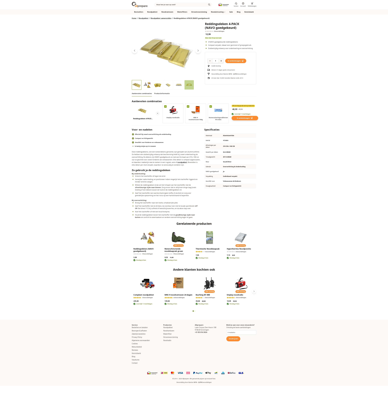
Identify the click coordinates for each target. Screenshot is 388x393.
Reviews (135, 350)
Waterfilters (182, 12)
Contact (135, 363)
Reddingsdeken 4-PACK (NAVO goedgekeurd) (192, 18)
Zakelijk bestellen (139, 334)
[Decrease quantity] (209, 61)
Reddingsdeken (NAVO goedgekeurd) (143, 250)
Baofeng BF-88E (203, 295)
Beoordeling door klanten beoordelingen (229, 74)
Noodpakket (152, 12)
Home (134, 18)
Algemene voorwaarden (141, 340)
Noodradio (167, 340)
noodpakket (182, 162)
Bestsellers (138, 12)
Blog (238, 12)
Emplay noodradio (235, 295)
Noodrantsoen (167, 12)
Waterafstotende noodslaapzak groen (173, 250)
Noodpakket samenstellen (161, 18)
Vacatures (135, 360)
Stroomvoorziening (199, 12)
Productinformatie (162, 93)
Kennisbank (249, 12)
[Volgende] (254, 291)
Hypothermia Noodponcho (239, 249)
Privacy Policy (137, 337)
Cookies (135, 343)
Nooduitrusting (217, 12)
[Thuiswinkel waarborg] (224, 4)
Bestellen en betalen (140, 327)
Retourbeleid (137, 347)
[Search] (210, 4)
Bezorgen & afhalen (139, 331)
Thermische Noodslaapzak (208, 249)
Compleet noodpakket (143, 295)
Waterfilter (167, 334)
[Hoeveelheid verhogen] (221, 61)
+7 (189, 85)
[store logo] (140, 4)
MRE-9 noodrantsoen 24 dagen (178, 295)
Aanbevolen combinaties (142, 93)
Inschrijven (233, 339)
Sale (231, 12)
